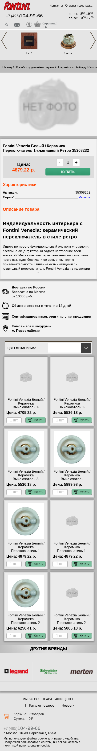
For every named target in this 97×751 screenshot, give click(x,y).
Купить (68, 172)
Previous (4, 40)
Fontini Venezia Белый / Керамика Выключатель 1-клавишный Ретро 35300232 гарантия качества (71, 409)
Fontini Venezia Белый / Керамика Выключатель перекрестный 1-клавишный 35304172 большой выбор (71, 481)
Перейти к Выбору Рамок (77, 67)
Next (93, 40)
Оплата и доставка (78, 5)
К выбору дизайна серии (35, 67)
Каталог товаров (41, 705)
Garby (68, 53)
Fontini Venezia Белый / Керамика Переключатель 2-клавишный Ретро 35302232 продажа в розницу (71, 624)
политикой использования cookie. (27, 745)
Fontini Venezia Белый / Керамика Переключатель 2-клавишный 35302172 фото (26, 622)
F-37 (29, 53)
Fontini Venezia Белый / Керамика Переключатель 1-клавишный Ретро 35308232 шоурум (71, 550)
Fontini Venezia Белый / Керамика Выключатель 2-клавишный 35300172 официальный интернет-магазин (26, 481)
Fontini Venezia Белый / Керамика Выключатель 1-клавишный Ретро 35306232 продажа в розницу (26, 409)
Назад (7, 67)
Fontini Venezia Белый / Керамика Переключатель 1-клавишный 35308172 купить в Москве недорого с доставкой (26, 552)
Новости (68, 705)
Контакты (56, 5)
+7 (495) (24, 16)
